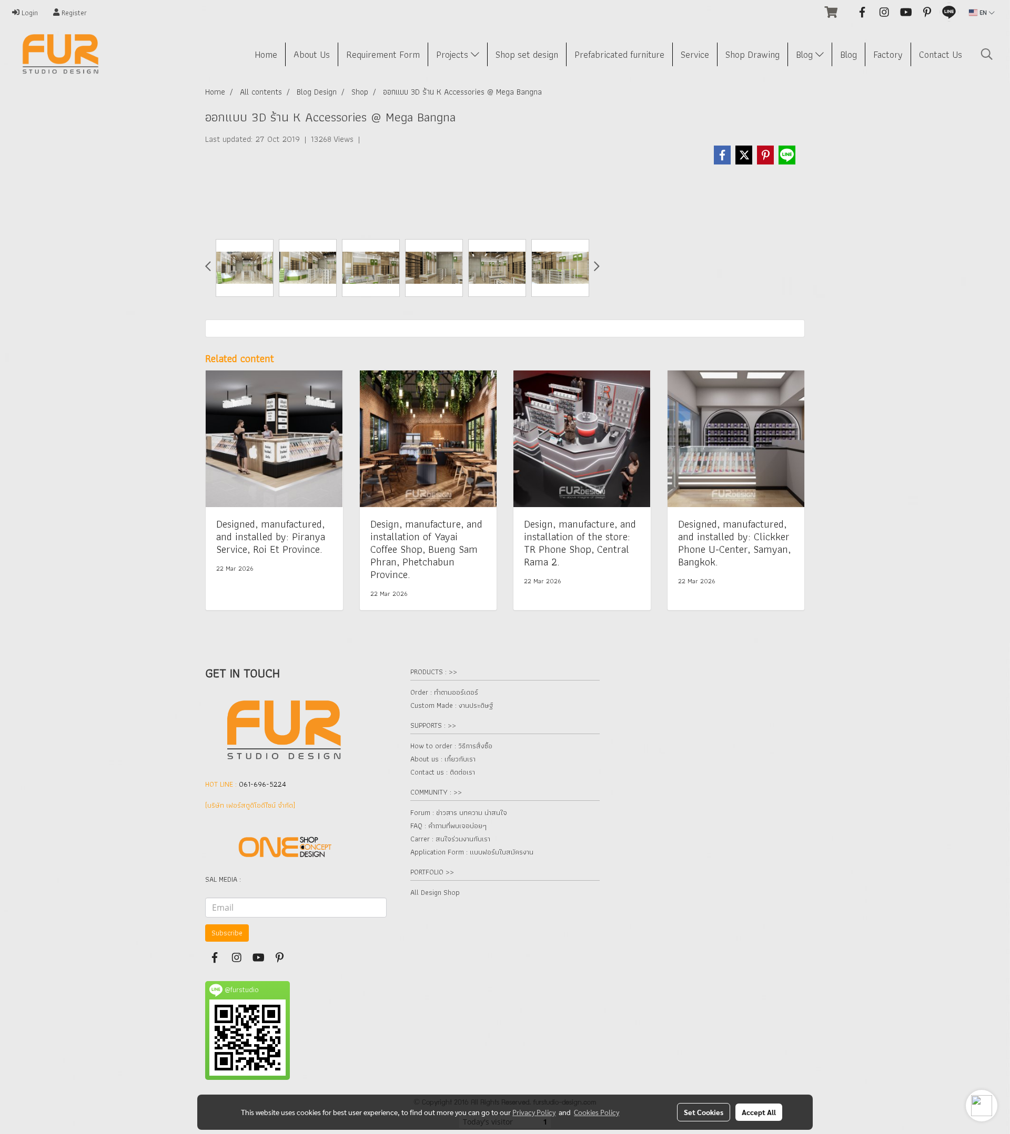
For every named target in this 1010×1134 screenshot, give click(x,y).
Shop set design (527, 54)
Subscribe (227, 933)
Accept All (759, 1112)
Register (73, 12)
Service (695, 54)
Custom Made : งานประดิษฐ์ (451, 705)
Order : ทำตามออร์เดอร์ (444, 692)
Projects (453, 54)
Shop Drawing (752, 54)
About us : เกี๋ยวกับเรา (443, 759)
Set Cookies (703, 1112)
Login (28, 12)
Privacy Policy (534, 1112)
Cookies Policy (596, 1112)
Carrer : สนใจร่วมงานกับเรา (450, 838)
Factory (888, 54)
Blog (805, 54)
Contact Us (940, 54)
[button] (986, 54)
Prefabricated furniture (619, 54)
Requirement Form (383, 54)
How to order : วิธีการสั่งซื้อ (451, 745)
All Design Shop (435, 892)
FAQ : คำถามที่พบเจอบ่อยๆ (448, 825)
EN (983, 12)
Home (266, 54)
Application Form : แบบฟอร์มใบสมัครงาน (471, 852)
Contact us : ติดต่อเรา (442, 772)
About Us (312, 54)
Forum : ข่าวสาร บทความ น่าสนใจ (458, 812)
